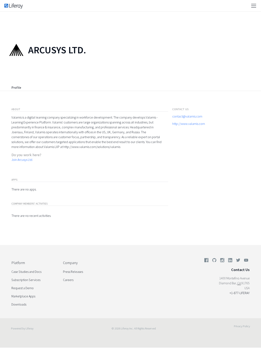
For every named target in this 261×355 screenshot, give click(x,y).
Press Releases (73, 272)
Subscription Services (25, 280)
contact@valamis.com (187, 116)
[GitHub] (214, 261)
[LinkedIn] (230, 261)
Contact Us (240, 269)
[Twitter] (238, 261)
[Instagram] (222, 261)
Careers (68, 280)
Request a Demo (22, 288)
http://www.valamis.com (188, 124)
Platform (18, 262)
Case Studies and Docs (26, 272)
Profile (16, 87)
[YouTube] (245, 261)
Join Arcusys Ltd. (22, 160)
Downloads (18, 304)
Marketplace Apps (23, 296)
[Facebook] (206, 261)
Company (70, 262)
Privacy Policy (242, 326)
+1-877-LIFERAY (240, 293)
